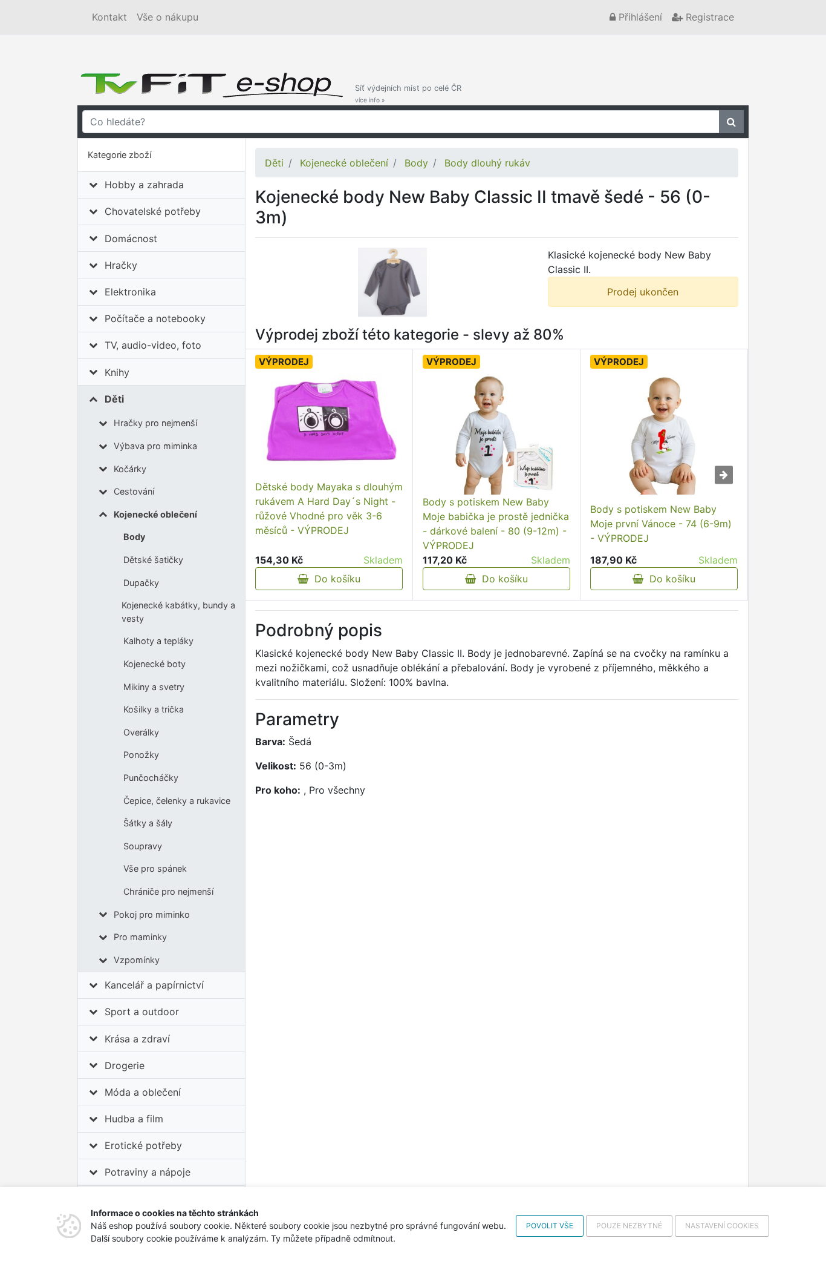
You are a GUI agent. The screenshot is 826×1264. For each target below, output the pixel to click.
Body (134, 537)
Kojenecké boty (154, 664)
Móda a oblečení (143, 1092)
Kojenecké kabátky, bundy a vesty (178, 612)
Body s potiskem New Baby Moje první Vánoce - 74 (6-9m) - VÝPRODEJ (661, 523)
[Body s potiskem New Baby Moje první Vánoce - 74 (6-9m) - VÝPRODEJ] (663, 434)
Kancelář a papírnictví (154, 985)
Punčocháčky (150, 777)
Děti (114, 399)
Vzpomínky (137, 960)
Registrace (708, 17)
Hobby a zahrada (144, 185)
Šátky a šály (147, 823)
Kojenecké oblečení (155, 514)
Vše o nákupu (167, 17)
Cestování (134, 491)
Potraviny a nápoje (147, 1172)
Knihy (117, 372)
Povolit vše (549, 1225)
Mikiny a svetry (153, 687)
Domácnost (131, 238)
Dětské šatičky (153, 560)
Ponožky (141, 754)
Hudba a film (134, 1119)
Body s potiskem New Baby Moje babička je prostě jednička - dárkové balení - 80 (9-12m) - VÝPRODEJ (496, 523)
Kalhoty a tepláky (158, 641)
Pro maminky (140, 937)
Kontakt (109, 17)
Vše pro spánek (155, 868)
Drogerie (125, 1065)
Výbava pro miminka (155, 446)
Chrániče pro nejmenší (168, 891)
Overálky (141, 732)
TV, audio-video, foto (153, 345)
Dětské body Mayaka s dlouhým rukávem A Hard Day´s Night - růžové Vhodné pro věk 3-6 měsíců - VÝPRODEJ (329, 508)
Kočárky (130, 469)
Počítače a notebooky (155, 318)
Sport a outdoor (142, 1012)
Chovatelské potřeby (153, 211)
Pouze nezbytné (629, 1225)
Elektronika (130, 292)
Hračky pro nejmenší (155, 423)
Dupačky (141, 583)
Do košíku (334, 579)
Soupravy (142, 846)
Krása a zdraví (137, 1039)
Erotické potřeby (143, 1145)
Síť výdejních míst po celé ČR (408, 94)
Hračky (121, 265)
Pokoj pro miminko (152, 914)
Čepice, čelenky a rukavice (176, 800)
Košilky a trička (153, 709)
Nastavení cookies (722, 1225)
